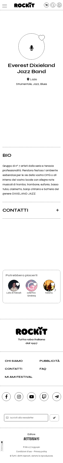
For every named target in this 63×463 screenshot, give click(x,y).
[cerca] (52, 5)
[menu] (3, 5)
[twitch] (44, 396)
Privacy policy (40, 451)
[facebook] (6, 396)
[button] (8, 289)
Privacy (2, 447)
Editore (29, 436)
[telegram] (56, 396)
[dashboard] (59, 5)
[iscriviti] (54, 417)
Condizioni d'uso (24, 451)
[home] (24, 4)
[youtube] (31, 396)
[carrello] (46, 5)
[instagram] (19, 396)
